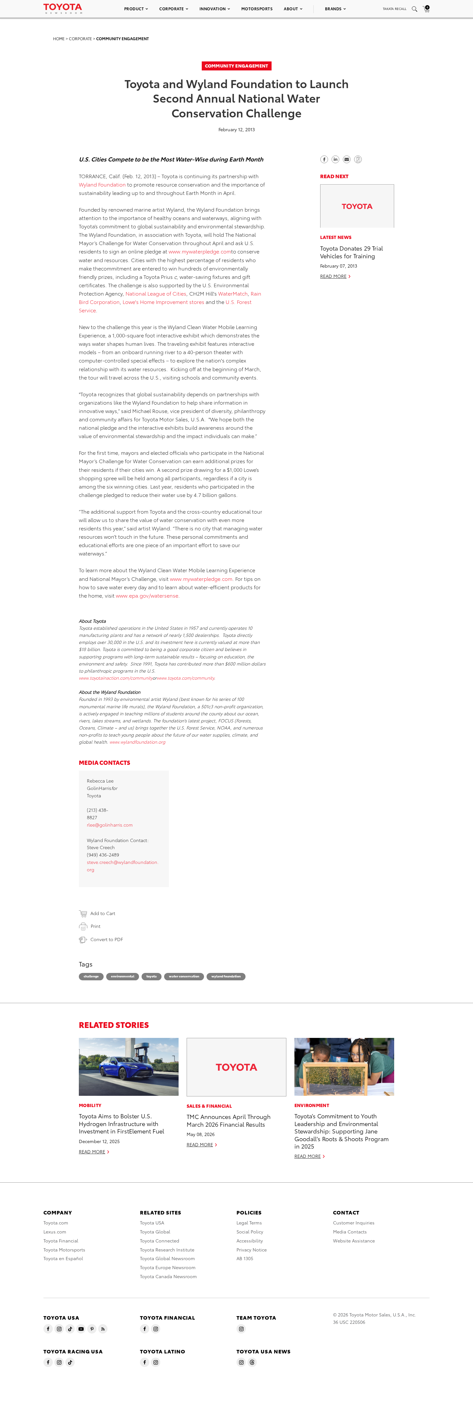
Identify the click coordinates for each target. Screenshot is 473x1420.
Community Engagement (122, 38)
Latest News (335, 237)
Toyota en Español (63, 1258)
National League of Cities (155, 293)
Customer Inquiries (354, 1222)
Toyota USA (152, 1222)
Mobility (90, 1105)
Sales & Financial (209, 1106)
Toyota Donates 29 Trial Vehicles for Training (351, 252)
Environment (311, 1105)
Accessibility (249, 1240)
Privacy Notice (251, 1249)
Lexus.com (54, 1231)
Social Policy (249, 1231)
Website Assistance (354, 1240)
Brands (333, 8)
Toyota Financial (60, 1240)
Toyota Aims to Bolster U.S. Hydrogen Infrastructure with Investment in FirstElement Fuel (121, 1123)
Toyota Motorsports (64, 1249)
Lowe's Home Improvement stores (164, 301)
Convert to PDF (106, 939)
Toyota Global (155, 1231)
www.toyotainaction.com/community (116, 677)
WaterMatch (233, 293)
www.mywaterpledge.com (200, 251)
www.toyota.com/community (185, 677)
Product (134, 8)
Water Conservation (184, 976)
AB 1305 (244, 1258)
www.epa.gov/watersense (147, 595)
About (291, 8)
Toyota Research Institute (167, 1249)
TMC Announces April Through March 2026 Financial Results (229, 1120)
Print (95, 926)
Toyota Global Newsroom (167, 1258)
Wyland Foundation (103, 184)
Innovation (212, 8)
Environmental (122, 976)
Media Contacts (350, 1231)
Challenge (91, 976)
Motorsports (257, 8)
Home (59, 38)
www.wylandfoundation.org (137, 741)
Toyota (151, 976)
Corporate (171, 8)
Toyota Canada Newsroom (168, 1276)
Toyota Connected (159, 1240)
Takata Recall (394, 8)
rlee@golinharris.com (110, 824)
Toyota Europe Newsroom (168, 1267)
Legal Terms (249, 1222)
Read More (333, 276)
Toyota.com (55, 1222)
